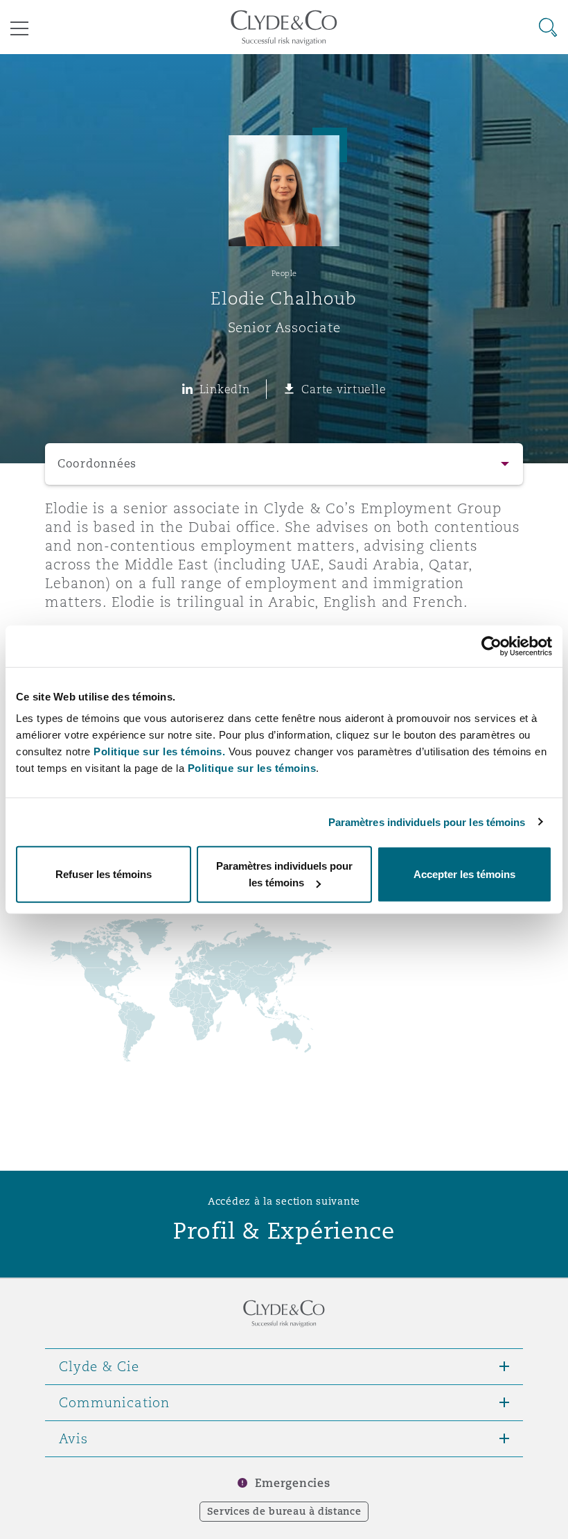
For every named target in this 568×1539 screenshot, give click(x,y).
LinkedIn (224, 389)
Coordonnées (96, 463)
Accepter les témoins (464, 874)
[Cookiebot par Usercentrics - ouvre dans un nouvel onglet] (491, 645)
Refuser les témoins (103, 874)
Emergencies (292, 1483)
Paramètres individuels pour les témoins (427, 821)
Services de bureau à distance (284, 1511)
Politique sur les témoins (252, 768)
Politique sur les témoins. (159, 751)
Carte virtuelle (343, 389)
